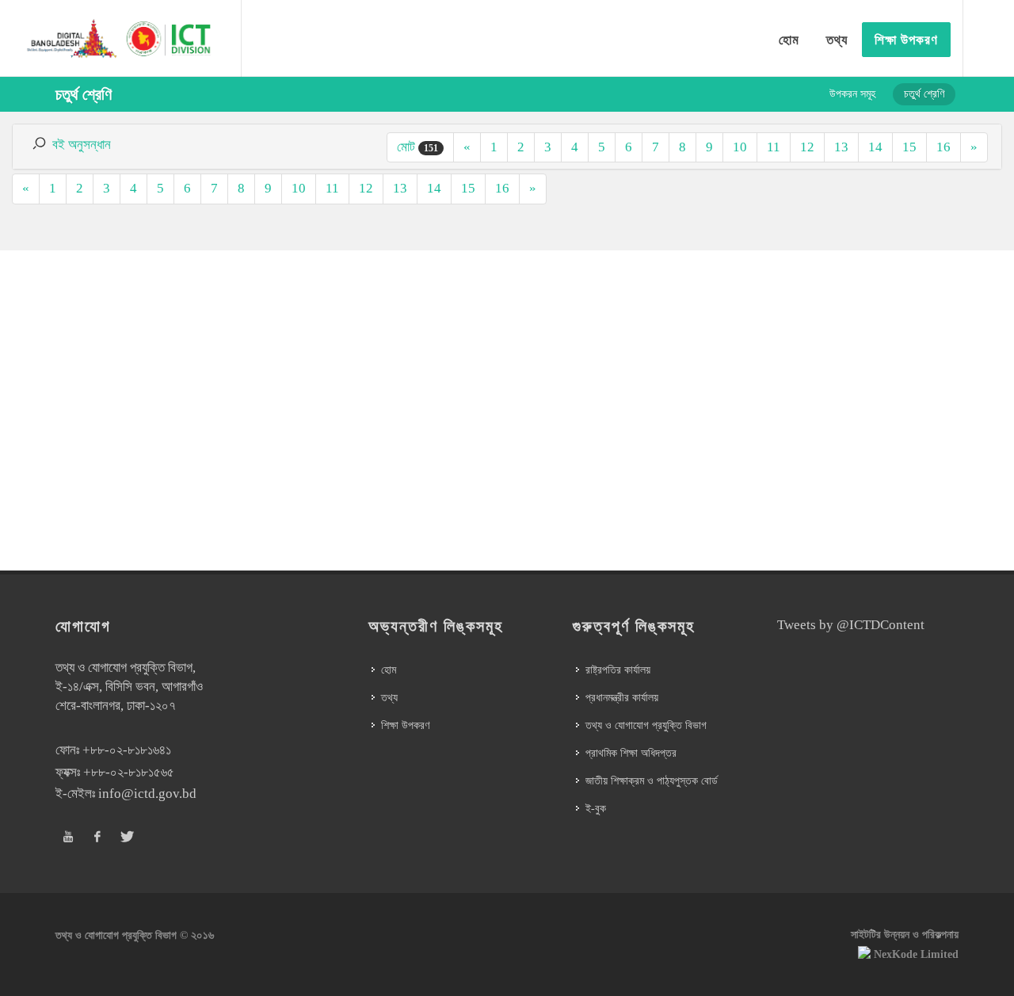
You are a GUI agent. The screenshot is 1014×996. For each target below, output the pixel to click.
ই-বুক (595, 809)
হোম (388, 670)
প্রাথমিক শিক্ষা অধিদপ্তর (631, 753)
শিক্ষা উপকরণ (405, 725)
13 (841, 147)
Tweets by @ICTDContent (850, 624)
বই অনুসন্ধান (81, 144)
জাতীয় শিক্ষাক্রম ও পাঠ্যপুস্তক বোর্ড (651, 781)
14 (875, 147)
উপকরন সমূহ (852, 94)
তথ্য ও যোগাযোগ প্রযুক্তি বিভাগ (646, 725)
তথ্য (389, 698)
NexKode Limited (916, 954)
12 (807, 147)
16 (943, 147)
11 (773, 147)
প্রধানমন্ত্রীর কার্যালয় (621, 698)
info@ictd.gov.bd (147, 793)
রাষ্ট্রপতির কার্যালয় (617, 670)
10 (740, 147)
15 (909, 147)
